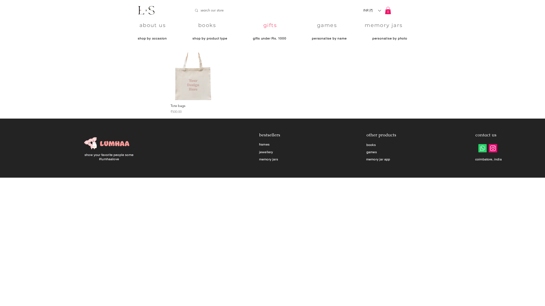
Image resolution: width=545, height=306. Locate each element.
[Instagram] (493, 148)
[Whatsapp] (482, 148)
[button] (372, 10)
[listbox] (372, 10)
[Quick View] (194, 76)
